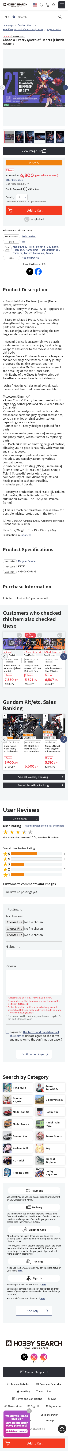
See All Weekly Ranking (33, 777)
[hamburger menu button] (61, 4)
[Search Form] (53, 5)
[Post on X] (29, 271)
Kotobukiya (29, 236)
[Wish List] (41, 4)
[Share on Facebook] (38, 271)
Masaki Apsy (20, 246)
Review (11, 966)
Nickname (13, 946)
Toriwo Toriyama (34, 253)
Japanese (25, 535)
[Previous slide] (2, 87)
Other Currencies (14, 179)
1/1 (23, 241)
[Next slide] (65, 87)
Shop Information (49, 1414)
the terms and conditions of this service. (34, 1034)
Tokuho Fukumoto (47, 246)
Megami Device (30, 257)
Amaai (49, 253)
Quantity (10, 197)
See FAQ (32, 1311)
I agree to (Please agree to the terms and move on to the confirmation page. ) (36, 1035)
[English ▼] (35, 4)
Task (43, 250)
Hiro (31, 246)
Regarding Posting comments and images (44, 825)
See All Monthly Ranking (33, 785)
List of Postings (20, 818)
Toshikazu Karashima (25, 250)
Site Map (50, 1420)
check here (19, 1221)
